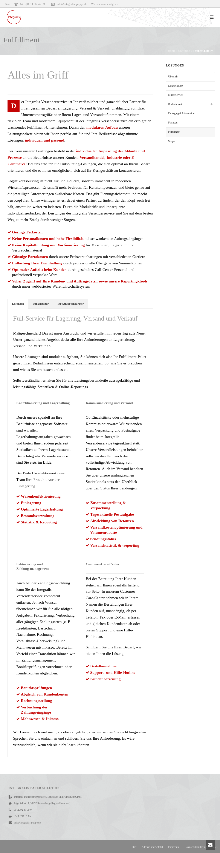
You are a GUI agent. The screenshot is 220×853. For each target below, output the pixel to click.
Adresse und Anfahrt (152, 846)
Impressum (173, 846)
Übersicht (173, 76)
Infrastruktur (41, 303)
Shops (171, 141)
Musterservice (175, 94)
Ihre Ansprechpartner (71, 303)
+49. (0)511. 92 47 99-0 (33, 4)
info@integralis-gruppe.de (72, 4)
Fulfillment (174, 131)
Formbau (172, 122)
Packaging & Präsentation (181, 113)
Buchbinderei (175, 104)
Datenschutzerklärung (196, 846)
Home (172, 51)
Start (134, 846)
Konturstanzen (175, 85)
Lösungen (185, 51)
